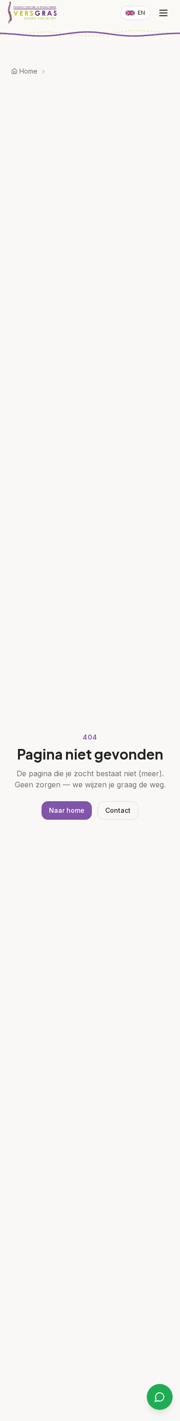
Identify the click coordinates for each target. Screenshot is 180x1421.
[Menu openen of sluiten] (163, 13)
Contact (118, 810)
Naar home (66, 810)
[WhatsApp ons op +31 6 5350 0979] (160, 1397)
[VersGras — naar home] (33, 13)
